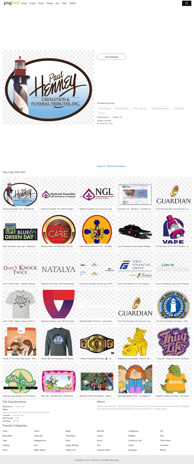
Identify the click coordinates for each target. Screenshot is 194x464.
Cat (161, 430)
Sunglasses (133, 430)
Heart (5, 430)
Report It (101, 166)
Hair (36, 445)
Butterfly (100, 430)
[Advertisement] (48, 31)
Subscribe (38, 435)
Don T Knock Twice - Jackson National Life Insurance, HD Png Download (33, 283)
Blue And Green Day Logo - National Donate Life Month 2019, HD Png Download (37, 246)
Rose (68, 440)
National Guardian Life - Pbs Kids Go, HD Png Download (26, 208)
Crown (33, 3)
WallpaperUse (40, 440)
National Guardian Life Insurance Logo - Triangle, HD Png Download (108, 208)
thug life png (178, 108)
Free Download (111, 56)
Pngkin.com (71, 449)
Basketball (7, 435)
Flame (36, 430)
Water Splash (40, 449)
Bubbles (131, 435)
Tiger (5, 440)
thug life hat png (122, 108)
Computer (164, 445)
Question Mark (103, 449)
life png (101, 113)
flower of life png (140, 108)
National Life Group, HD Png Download (57, 283)
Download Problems (116, 166)
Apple (68, 430)
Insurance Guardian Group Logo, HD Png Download (101, 283)
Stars (64, 3)
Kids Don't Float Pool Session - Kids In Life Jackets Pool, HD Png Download (111, 396)
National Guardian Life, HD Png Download (59, 208)
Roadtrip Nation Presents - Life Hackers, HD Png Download (104, 321)
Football (6, 445)
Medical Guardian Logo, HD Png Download (59, 321)
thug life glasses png (160, 108)
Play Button (70, 435)
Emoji (41, 3)
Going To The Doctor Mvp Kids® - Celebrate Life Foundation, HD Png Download (36, 358)
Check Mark (165, 440)
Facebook (132, 449)
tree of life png (104, 108)
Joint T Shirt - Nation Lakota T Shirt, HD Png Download (26, 321)
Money (163, 449)
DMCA (73, 3)
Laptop (100, 435)
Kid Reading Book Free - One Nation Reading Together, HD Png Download (149, 396)
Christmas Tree (135, 440)
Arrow (24, 3)
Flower (49, 3)
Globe (131, 445)
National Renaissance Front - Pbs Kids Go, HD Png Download (105, 246)
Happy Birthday (72, 445)
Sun (57, 3)
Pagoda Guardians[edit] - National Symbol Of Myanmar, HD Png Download (149, 358)
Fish (99, 445)
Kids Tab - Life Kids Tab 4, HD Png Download (60, 396)
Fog (161, 435)
